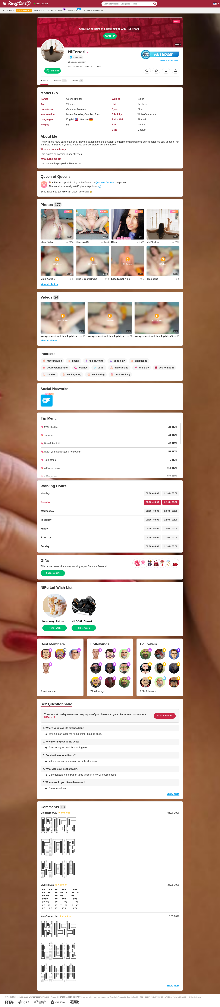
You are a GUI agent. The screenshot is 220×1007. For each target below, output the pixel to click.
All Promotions (55, 10)
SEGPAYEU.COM (75, 997)
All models (8, 10)
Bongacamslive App (93, 10)
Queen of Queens (104, 182)
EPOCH (63, 997)
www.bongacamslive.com (39, 997)
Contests (72, 10)
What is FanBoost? (169, 60)
